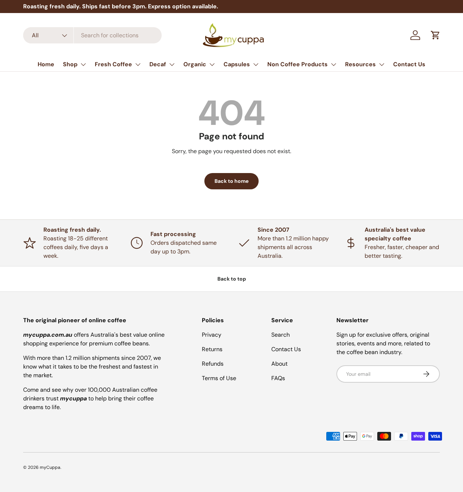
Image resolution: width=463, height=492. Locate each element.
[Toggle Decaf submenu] (171, 64)
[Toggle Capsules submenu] (255, 64)
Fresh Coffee (113, 64)
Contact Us (409, 64)
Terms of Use (219, 378)
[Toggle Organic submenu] (212, 64)
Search (280, 334)
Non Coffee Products (297, 64)
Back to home (231, 181)
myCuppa (50, 467)
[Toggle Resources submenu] (381, 64)
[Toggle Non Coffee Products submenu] (333, 64)
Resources (360, 64)
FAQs (278, 378)
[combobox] (92, 35)
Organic (194, 64)
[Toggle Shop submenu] (83, 64)
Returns (212, 349)
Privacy (211, 334)
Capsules (237, 64)
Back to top (231, 279)
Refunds (213, 363)
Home (46, 64)
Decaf (157, 64)
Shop (70, 64)
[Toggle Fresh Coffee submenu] (137, 64)
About (279, 363)
